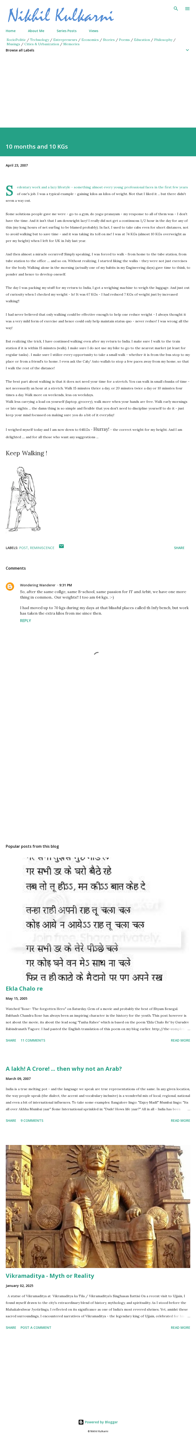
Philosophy (163, 40)
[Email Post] (61, 547)
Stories (109, 40)
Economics (90, 40)
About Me (36, 30)
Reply (25, 620)
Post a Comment (36, 1327)
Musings (13, 44)
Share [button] (179, 547)
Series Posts (66, 30)
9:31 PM (65, 585)
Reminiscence (42, 547)
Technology (39, 40)
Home (11, 30)
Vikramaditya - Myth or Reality (50, 1275)
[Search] (176, 8)
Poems (124, 40)
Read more (180, 1040)
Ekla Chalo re (24, 988)
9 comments (32, 1120)
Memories (71, 44)
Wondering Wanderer (37, 585)
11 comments (33, 1040)
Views (93, 30)
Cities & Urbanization (41, 44)
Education (142, 40)
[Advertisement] (98, 94)
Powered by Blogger (101, 1422)
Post (23, 547)
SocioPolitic (16, 40)
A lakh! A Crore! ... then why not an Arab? (64, 1068)
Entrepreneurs (65, 40)
